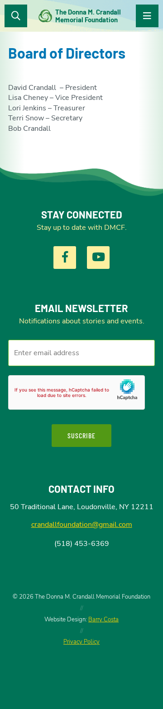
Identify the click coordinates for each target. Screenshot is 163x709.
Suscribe (81, 435)
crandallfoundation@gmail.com (81, 525)
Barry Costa (103, 619)
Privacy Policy (81, 642)
